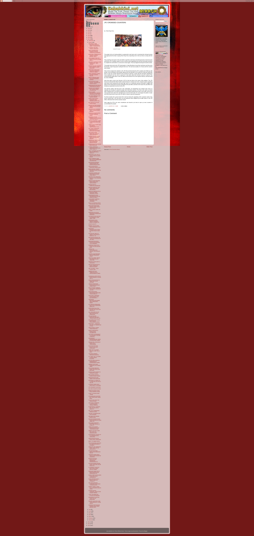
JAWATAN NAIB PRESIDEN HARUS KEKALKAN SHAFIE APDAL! (94, 181)
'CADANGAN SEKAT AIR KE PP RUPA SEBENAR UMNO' (94, 114)
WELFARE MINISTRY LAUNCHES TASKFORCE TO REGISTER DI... (94, 484)
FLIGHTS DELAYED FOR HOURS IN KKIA (94, 401)
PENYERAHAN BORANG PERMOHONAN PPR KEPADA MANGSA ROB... (94, 163)
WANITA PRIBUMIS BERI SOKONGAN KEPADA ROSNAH (94, 78)
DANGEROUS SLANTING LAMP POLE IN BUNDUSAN (94, 498)
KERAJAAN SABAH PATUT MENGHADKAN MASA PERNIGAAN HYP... (94, 472)
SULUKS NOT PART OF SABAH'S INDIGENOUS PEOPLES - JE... (94, 234)
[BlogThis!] (122, 106)
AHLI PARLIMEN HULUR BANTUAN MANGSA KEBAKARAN (94, 313)
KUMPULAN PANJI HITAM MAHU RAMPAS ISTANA (94, 391)
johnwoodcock (135, 531)
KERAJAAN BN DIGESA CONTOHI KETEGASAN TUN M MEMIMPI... (94, 242)
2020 (89, 28)
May (90, 512)
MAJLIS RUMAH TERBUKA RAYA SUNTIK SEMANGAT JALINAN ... (95, 288)
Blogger (145, 531)
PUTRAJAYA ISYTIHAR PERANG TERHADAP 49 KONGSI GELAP (94, 82)
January (90, 519)
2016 (89, 33)
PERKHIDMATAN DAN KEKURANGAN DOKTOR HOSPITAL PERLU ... (94, 196)
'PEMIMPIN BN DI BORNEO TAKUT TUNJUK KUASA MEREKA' (94, 110)
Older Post (149, 146)
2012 (89, 522)
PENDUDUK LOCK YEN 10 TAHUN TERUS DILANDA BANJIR (94, 155)
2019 (89, 30)
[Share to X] (124, 106)
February (91, 518)
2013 (89, 39)
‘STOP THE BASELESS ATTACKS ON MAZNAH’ (94, 495)
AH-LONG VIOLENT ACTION (95, 388)
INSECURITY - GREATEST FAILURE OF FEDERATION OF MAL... (95, 324)
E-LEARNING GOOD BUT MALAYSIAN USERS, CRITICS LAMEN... (94, 468)
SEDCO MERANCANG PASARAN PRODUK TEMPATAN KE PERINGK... (95, 51)
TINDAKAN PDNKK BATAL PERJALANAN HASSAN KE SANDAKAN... (95, 455)
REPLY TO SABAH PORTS (94, 441)
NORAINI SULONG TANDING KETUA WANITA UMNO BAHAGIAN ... (95, 67)
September (91, 40)
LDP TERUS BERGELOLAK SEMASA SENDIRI (94, 96)
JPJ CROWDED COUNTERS (95, 387)
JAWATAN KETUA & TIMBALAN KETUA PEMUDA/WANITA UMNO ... (94, 273)
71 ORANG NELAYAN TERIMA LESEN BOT (93, 48)
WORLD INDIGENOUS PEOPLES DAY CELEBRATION (93, 331)
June (90, 511)
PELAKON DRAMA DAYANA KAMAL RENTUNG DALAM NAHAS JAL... (95, 464)
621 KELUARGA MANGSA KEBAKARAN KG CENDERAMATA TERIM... (94, 361)
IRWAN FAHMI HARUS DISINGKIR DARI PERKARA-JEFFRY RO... (94, 99)
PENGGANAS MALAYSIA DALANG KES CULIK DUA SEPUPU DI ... (94, 309)
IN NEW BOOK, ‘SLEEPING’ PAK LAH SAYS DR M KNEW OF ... (94, 407)
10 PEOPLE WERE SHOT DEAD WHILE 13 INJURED (95, 385)
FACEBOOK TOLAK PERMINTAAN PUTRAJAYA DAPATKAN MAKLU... (95, 118)
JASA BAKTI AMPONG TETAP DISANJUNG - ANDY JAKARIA (95, 63)
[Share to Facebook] (125, 106)
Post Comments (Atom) (115, 149)
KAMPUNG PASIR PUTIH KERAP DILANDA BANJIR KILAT (94, 246)
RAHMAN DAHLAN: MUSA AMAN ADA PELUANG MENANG (94, 137)
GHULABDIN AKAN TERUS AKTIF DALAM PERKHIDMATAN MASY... (94, 321)
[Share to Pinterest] (126, 106)
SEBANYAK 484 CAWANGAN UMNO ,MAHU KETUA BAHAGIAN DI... (95, 448)
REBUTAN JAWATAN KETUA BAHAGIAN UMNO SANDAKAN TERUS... (94, 192)
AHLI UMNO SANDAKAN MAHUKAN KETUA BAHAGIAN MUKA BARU (94, 129)
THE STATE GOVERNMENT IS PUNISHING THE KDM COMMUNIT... (94, 335)
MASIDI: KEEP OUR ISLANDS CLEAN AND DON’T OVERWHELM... (95, 476)
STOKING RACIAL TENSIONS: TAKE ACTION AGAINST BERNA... (95, 491)
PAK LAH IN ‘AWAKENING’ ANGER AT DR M (94, 411)
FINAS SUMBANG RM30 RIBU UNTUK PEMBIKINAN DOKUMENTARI (95, 159)
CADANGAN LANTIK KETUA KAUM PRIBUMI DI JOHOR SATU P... (95, 277)
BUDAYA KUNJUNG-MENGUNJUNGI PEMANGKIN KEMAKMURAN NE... (93, 460)
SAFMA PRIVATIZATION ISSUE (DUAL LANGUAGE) (95, 439)
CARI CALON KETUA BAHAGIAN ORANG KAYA (94, 167)
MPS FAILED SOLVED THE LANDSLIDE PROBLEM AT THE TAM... (95, 238)
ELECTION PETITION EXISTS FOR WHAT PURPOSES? (93, 347)
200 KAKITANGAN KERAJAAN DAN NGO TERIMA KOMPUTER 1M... (95, 317)
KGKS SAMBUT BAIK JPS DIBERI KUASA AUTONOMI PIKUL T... (95, 59)
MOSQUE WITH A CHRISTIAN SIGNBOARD (94, 185)
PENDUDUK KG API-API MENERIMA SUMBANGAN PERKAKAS (95, 213)
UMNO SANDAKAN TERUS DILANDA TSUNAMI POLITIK (94, 74)
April (90, 514)
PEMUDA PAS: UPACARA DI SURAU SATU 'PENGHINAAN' (94, 343)
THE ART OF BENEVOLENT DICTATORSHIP (94, 414)
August (90, 42)
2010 (89, 525)
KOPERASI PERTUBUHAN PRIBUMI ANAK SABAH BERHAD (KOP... (94, 506)
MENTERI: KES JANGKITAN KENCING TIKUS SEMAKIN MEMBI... (95, 178)
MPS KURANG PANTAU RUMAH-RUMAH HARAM (94, 375)
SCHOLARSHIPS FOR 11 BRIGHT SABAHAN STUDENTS (94, 480)
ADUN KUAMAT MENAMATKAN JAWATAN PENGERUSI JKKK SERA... (95, 93)
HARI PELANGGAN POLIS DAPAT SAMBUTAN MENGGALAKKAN (94, 265)
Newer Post (107, 146)
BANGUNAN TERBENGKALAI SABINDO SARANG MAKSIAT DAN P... (95, 55)
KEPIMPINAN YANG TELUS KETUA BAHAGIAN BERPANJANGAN (94, 141)
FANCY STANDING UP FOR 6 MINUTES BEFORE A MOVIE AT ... (95, 152)
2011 (89, 523)
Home (128, 146)
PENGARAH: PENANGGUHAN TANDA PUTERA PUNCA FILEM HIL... (94, 230)
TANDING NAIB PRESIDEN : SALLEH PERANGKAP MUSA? (94, 255)
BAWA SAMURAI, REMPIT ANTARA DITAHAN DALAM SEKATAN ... (95, 170)
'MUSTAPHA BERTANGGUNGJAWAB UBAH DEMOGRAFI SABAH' (94, 301)
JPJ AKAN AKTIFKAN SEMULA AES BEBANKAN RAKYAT (94, 451)
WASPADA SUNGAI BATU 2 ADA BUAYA (94, 262)
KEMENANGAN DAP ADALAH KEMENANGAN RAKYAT (95, 86)
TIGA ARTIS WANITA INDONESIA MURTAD (94, 354)
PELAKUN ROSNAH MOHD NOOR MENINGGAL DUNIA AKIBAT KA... (95, 420)
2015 (89, 35)
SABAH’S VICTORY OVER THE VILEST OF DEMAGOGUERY (94, 431)
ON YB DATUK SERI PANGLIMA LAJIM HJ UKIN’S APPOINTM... (93, 133)
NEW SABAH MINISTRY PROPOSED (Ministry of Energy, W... (94, 424)
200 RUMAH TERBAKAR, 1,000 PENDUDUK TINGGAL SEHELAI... (94, 404)
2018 (89, 32)
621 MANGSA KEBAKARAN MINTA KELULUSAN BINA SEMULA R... (94, 305)
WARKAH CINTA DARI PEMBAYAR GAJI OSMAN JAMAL (94, 365)
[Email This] (121, 106)
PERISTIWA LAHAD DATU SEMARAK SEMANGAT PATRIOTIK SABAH (94, 70)
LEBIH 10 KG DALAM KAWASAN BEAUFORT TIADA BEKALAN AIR (94, 428)
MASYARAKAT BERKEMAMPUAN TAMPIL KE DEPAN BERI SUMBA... (95, 339)
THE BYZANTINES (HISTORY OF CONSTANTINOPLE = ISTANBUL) (95, 444)
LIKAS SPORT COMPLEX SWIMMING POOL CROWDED (94, 200)
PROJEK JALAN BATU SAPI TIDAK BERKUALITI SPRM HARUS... (95, 502)
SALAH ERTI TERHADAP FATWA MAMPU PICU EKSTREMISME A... (94, 296)
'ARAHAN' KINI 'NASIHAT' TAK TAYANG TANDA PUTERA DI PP (94, 89)
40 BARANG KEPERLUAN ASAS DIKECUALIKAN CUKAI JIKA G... (94, 174)
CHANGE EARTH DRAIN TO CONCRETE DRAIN (95, 373)
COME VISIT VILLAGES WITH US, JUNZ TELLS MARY (94, 351)
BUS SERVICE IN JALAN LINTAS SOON (94, 103)
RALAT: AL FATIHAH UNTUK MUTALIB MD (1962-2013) (95, 204)
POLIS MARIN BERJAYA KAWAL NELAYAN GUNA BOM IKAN (94, 369)
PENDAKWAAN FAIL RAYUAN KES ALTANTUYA (95, 145)
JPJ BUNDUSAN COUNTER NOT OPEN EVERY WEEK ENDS (95, 397)
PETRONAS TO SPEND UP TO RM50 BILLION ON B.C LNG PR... (95, 381)
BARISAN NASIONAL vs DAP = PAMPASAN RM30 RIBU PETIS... (95, 122)
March (90, 516)
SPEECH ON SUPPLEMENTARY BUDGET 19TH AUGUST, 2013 (94, 251)
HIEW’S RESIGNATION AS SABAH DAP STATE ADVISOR (94, 281)
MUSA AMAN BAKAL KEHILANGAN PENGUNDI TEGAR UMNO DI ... (95, 292)
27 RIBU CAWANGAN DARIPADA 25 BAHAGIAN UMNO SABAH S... (94, 148)
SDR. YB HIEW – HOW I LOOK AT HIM (94, 269)
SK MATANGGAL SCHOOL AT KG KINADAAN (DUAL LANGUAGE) (95, 435)
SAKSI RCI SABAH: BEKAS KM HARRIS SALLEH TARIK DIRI (94, 259)
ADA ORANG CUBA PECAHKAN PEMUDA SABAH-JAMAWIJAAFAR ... (95, 44)
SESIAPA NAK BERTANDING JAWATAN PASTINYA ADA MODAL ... (95, 106)
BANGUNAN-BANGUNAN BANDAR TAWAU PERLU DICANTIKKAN (94, 206)
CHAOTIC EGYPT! (92, 224)
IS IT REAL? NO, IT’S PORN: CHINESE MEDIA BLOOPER (95, 357)
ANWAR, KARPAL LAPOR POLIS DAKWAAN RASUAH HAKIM (95, 487)
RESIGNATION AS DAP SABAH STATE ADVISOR (94, 378)
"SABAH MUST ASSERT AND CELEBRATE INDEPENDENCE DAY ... (95, 125)
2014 (89, 37)
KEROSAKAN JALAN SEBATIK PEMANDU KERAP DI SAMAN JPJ (94, 221)
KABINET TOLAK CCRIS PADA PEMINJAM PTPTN (94, 226)
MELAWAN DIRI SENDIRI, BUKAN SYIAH (94, 417)
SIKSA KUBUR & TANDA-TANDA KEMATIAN (94, 328)
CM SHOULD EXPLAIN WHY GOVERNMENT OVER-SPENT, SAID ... (95, 217)
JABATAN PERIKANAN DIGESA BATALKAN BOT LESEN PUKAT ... (94, 285)
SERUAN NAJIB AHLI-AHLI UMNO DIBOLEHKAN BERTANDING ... (94, 188)
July (90, 509)
